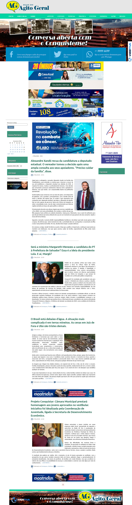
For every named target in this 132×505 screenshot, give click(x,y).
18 (17, 149)
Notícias (50, 382)
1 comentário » (60, 466)
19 (19, 149)
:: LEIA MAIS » (42, 231)
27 (22, 152)
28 (24, 152)
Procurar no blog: (12, 123)
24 (15, 152)
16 (13, 149)
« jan (8, 154)
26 (19, 152)
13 (22, 147)
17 (15, 149)
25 (17, 152)
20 (22, 149)
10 (15, 147)
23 (13, 152)
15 (10, 149)
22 (10, 152)
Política (50, 234)
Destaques (44, 234)
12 (19, 147)
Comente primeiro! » (61, 234)
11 (17, 147)
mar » (12, 154)
